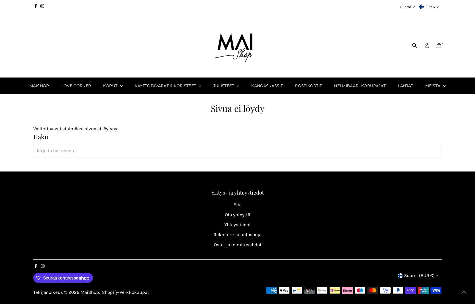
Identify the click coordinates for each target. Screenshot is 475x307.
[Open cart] (439, 45)
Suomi (405, 7)
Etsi (237, 204)
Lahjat (405, 85)
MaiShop (39, 85)
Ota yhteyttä (237, 214)
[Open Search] (414, 45)
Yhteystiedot (237, 224)
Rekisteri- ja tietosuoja (237, 234)
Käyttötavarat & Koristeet (166, 85)
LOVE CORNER (76, 85)
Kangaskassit (267, 85)
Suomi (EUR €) (419, 275)
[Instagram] (42, 6)
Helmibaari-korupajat (360, 85)
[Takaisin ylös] (464, 291)
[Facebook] (35, 6)
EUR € (430, 7)
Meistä (433, 85)
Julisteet (224, 85)
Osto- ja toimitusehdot (237, 244)
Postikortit (308, 85)
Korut (110, 85)
